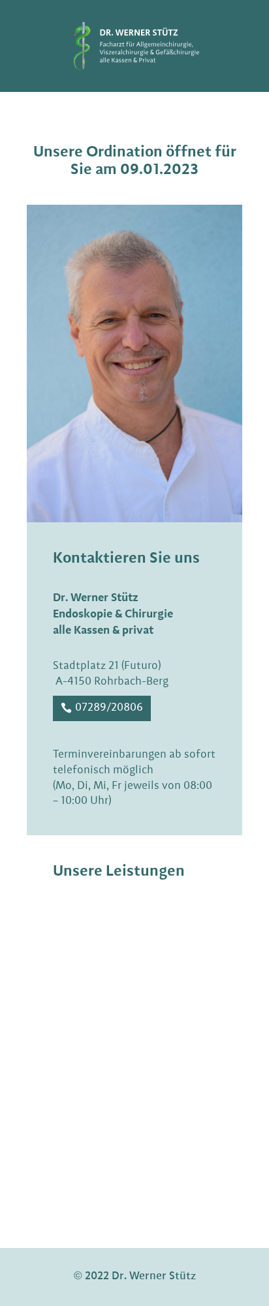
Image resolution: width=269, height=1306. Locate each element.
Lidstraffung (98, 1023)
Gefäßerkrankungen (117, 969)
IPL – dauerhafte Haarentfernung (108, 1087)
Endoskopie (95, 916)
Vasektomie (96, 1050)
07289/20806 (109, 707)
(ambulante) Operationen (131, 942)
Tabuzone (91, 996)
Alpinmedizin (100, 1123)
